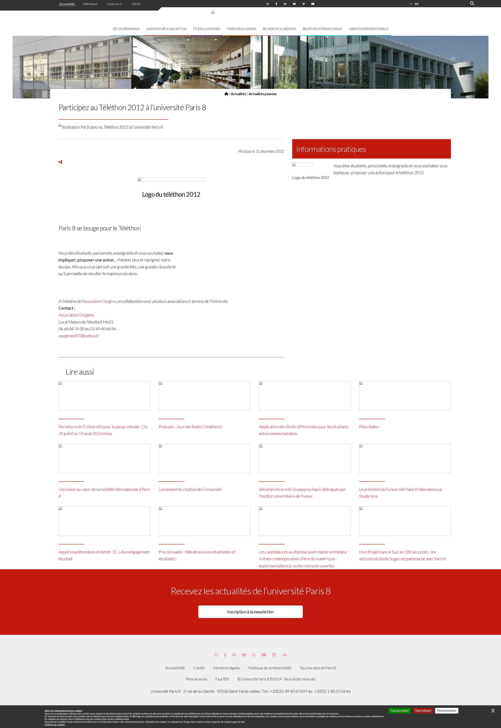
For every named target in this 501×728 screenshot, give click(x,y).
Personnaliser (446, 710)
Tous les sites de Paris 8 (318, 668)
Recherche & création (279, 29)
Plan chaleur (369, 426)
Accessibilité (66, 3)
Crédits (199, 668)
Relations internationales (322, 29)
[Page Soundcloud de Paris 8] (284, 654)
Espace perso (114, 3)
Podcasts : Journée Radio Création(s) (190, 426)
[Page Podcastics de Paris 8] (274, 654)
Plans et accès (196, 679)
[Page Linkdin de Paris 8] (285, 3)
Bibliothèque (90, 3)
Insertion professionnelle (368, 29)
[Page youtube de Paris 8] (312, 3)
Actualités (238, 94)
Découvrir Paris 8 (126, 29)
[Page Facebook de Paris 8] (276, 3)
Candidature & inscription (166, 29)
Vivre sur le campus (241, 29)
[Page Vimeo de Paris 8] (234, 654)
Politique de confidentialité (270, 668)
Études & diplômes (206, 29)
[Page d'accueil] (226, 94)
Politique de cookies (55, 724)
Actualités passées (263, 94)
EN (416, 3)
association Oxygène (99, 301)
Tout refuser (423, 710)
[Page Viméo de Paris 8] (303, 3)
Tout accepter (399, 710)
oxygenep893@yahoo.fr (79, 335)
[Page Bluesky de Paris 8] (294, 3)
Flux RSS (222, 679)
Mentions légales (226, 668)
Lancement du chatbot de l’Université (190, 489)
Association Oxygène (76, 314)
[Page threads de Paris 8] (254, 654)
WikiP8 (136, 3)
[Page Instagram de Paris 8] (268, 3)
